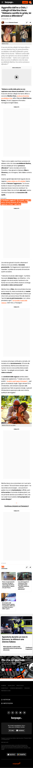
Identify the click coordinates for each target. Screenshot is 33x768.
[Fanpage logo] (9, 2)
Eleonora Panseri (13, 22)
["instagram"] (6, 669)
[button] (30, 22)
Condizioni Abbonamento (16, 688)
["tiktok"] (3, 669)
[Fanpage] (16, 718)
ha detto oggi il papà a (17, 381)
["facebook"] (17, 669)
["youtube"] (10, 669)
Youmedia (3, 685)
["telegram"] (21, 669)
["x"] (14, 669)
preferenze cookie (5, 690)
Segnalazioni (11, 685)
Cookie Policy (4, 688)
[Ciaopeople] (16, 763)
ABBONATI (25, 2)
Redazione (27, 688)
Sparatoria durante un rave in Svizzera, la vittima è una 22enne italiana (15, 639)
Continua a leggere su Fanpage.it (16, 506)
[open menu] (2, 2)
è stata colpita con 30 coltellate (16, 181)
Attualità (3, 563)
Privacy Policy (20, 685)
